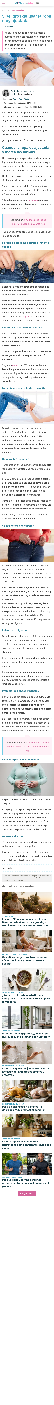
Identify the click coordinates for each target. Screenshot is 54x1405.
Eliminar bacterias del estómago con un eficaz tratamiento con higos (28, 746)
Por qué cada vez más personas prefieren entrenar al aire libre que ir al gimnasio (25, 1183)
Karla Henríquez (25, 94)
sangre (25, 316)
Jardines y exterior (11, 1031)
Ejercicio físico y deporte (14, 1177)
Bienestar (6, 10)
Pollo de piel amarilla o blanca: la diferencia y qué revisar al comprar (23, 1108)
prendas (33, 200)
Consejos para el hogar (13, 993)
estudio (16, 365)
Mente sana (7, 916)
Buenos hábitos (18, 10)
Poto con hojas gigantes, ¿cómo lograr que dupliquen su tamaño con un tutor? (26, 1035)
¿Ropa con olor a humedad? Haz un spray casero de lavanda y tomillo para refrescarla (26, 998)
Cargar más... (27, 1193)
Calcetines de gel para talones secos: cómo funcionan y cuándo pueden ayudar (25, 960)
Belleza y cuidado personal (14, 954)
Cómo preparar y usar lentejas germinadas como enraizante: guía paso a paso (26, 1145)
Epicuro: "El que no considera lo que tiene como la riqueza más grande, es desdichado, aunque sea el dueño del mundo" (25, 922)
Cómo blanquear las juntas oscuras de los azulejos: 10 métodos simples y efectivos (25, 1071)
